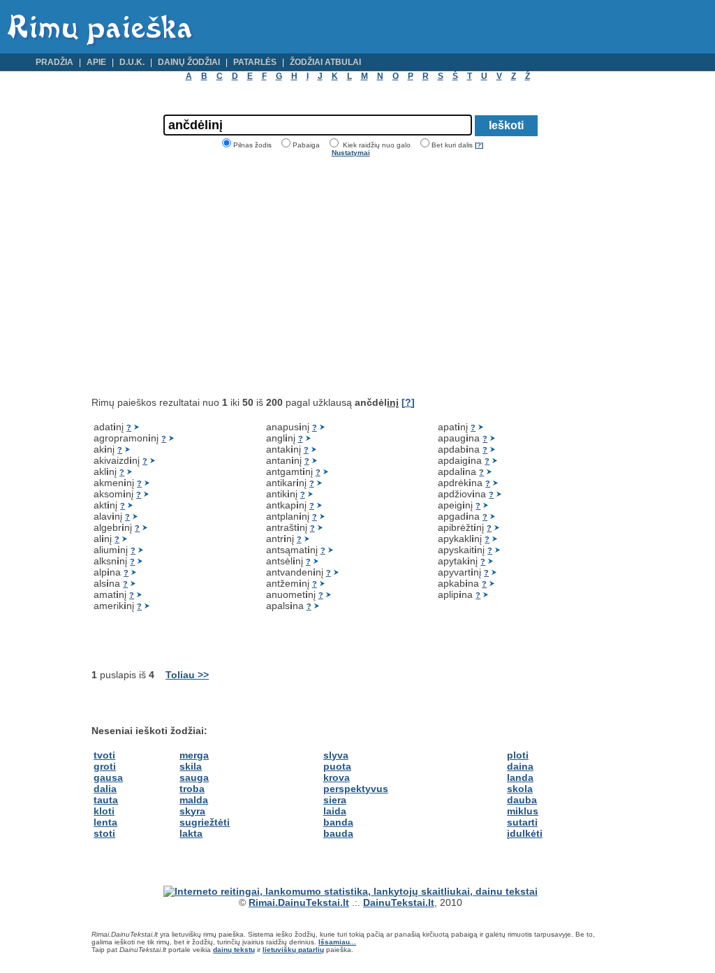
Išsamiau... (337, 942)
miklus (522, 811)
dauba (522, 799)
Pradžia (54, 62)
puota (337, 766)
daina (520, 766)
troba (192, 788)
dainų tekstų (234, 949)
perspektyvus (355, 788)
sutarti (522, 822)
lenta (105, 822)
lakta (190, 833)
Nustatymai (351, 152)
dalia (105, 788)
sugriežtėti (204, 822)
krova (336, 777)
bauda (338, 833)
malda (193, 799)
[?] (479, 145)
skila (190, 766)
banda (338, 822)
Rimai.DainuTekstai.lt (299, 902)
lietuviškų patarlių (293, 949)
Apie (96, 62)
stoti (104, 833)
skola (520, 788)
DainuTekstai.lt (398, 902)
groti (105, 766)
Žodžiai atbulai (325, 62)
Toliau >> (187, 674)
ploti (518, 755)
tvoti (104, 755)
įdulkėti (525, 833)
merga (194, 755)
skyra (192, 811)
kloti (104, 811)
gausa (108, 777)
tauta (106, 799)
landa (520, 777)
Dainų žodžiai (189, 62)
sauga (194, 777)
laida (334, 811)
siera (334, 799)
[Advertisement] (208, 276)
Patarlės (255, 62)
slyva (335, 755)
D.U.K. (132, 62)
